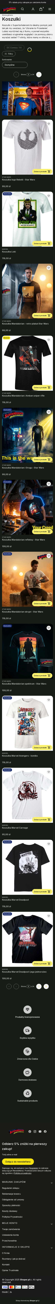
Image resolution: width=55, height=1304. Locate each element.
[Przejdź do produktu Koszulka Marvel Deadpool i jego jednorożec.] (27, 939)
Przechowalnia (9, 1240)
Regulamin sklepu (10, 1188)
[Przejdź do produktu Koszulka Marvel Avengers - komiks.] (27, 723)
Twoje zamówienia (11, 1229)
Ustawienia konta (10, 1235)
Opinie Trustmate (10, 1270)
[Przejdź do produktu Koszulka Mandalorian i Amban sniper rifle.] (27, 363)
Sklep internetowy (27, 1301)
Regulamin (33, 1168)
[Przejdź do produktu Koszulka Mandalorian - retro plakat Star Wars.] (27, 291)
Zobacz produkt (40, 171)
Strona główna (7, 15)
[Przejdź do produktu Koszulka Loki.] (27, 219)
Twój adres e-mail (9, 1154)
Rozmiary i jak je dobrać (13, 1259)
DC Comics (14, 47)
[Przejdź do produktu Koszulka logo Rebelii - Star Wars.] (27, 147)
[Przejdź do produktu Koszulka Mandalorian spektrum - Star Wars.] (27, 651)
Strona (23, 74)
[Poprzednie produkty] (16, 986)
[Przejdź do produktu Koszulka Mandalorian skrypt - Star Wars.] (27, 579)
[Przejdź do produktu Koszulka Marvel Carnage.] (27, 795)
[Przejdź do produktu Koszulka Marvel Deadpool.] (27, 867)
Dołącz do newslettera (18, 1161)
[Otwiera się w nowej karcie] (29, 1131)
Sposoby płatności (11, 1205)
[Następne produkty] (39, 986)
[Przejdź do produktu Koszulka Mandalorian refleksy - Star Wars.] (27, 507)
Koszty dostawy (9, 1211)
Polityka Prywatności (12, 1217)
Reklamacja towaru (11, 1194)
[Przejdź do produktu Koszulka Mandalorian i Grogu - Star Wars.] (27, 435)
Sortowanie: (7, 59)
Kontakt (5, 1264)
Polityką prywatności (22, 1173)
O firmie (6, 1253)
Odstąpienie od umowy (13, 1199)
